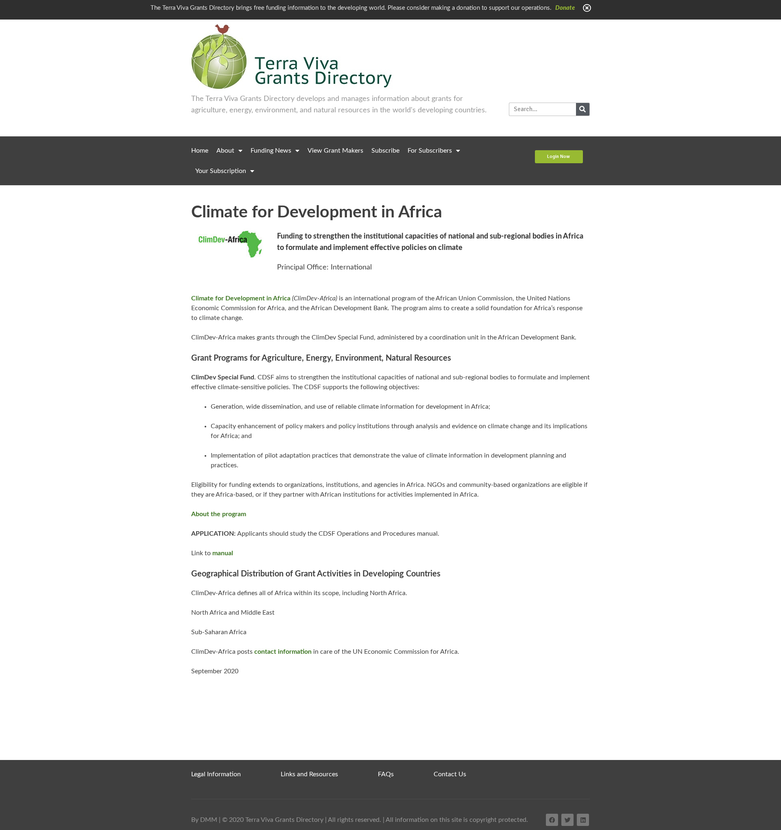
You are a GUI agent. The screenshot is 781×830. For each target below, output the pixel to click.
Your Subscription (220, 171)
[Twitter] (567, 820)
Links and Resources (309, 774)
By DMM (204, 820)
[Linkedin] (583, 820)
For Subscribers (430, 150)
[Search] (582, 109)
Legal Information (216, 774)
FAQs (386, 774)
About (225, 150)
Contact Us (450, 774)
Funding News (271, 150)
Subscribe (385, 150)
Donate (565, 8)
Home (199, 150)
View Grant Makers (335, 150)
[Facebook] (552, 820)
